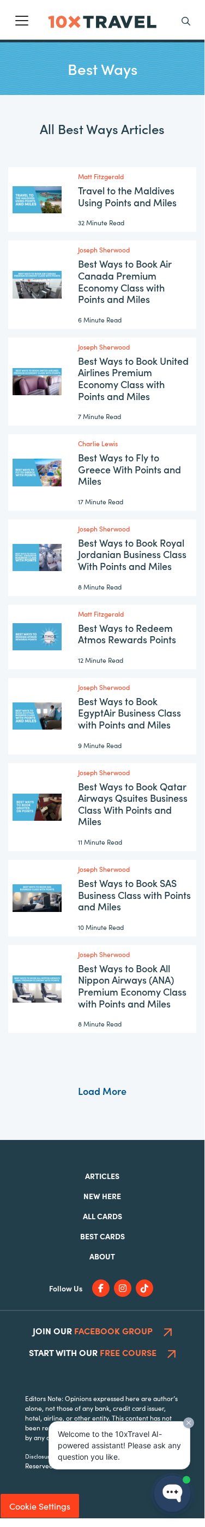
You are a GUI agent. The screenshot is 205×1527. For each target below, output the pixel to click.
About (102, 1256)
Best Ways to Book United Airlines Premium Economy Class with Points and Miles (133, 378)
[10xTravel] (102, 19)
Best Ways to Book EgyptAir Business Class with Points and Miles (129, 712)
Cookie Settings (39, 1506)
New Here (102, 1195)
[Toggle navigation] (22, 20)
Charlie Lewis (98, 443)
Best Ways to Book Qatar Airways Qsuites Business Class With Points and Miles (133, 804)
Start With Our (92, 1352)
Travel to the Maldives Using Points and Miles (127, 196)
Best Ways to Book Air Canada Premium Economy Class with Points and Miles (125, 281)
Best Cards (102, 1236)
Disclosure (39, 1456)
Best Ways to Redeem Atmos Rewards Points (127, 634)
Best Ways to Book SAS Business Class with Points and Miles (134, 894)
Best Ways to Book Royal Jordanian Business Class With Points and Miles (132, 554)
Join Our (93, 1330)
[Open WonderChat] (172, 1494)
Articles (102, 1175)
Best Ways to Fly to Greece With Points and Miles (129, 469)
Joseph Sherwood (104, 249)
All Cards (102, 1216)
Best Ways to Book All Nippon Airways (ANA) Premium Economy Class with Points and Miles (132, 985)
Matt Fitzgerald (101, 176)
